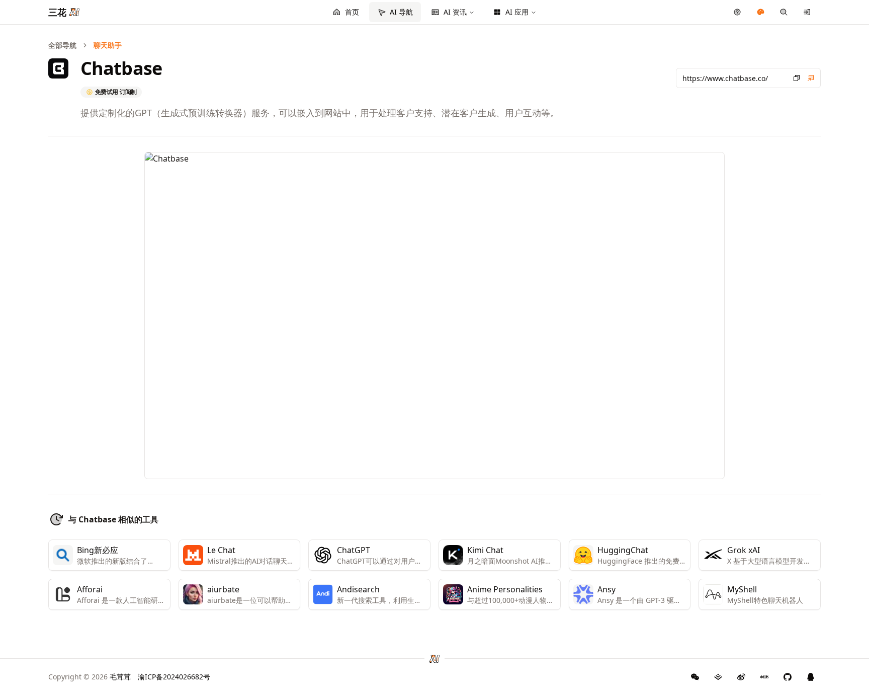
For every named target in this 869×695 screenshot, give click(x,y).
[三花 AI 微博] (741, 677)
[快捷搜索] (783, 12)
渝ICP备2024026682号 (174, 676)
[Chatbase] (811, 78)
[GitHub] (695, 677)
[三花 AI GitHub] (787, 677)
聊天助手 (108, 45)
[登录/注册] (807, 12)
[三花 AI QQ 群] (811, 677)
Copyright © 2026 (89, 676)
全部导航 (62, 45)
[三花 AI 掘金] (718, 677)
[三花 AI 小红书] (764, 677)
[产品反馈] (737, 12)
